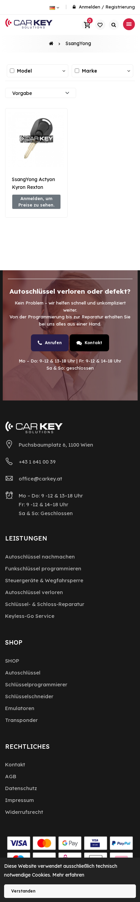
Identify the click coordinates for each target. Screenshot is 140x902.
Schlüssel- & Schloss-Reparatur (44, 604)
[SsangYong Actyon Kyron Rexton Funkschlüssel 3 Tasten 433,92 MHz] (36, 139)
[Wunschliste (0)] (100, 25)
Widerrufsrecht (24, 812)
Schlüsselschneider (29, 696)
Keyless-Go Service (29, 616)
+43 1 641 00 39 (37, 461)
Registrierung (120, 6)
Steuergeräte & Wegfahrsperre (44, 580)
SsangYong (78, 43)
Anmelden (89, 6)
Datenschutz (21, 788)
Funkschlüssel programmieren (43, 568)
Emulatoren (19, 708)
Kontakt (93, 342)
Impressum (19, 800)
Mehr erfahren (68, 875)
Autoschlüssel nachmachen (40, 556)
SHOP (12, 661)
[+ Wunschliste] (36, 156)
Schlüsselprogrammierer (36, 684)
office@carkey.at (40, 478)
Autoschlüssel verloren (34, 592)
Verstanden (23, 891)
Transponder (21, 720)
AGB (10, 776)
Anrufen (53, 342)
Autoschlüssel (22, 672)
